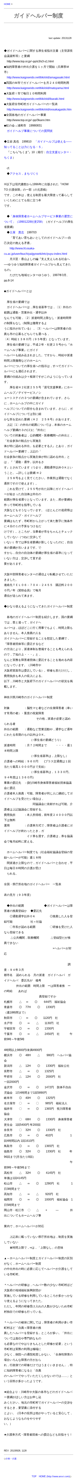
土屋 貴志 (17, 232)
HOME (7, 4)
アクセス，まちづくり (24, 173)
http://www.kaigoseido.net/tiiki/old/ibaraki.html (35, 98)
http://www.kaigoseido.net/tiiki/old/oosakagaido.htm (39, 109)
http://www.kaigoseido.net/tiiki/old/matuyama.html (38, 88)
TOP (34, 1476)
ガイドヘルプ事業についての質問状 (30, 130)
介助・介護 (11, 1458)
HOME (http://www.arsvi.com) (54, 1476)
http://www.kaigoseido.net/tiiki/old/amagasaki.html (38, 77)
